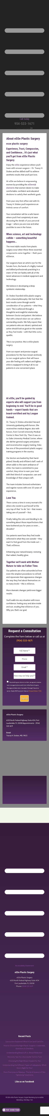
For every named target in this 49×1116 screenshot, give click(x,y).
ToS (31, 1100)
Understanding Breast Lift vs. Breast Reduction (24, 1053)
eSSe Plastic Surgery (25, 7)
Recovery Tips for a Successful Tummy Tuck (25, 1057)
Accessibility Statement (24, 965)
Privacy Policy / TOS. (35, 691)
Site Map (26, 1100)
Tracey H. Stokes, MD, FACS (16, 735)
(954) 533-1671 (24, 640)
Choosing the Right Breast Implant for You (24, 1061)
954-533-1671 (24, 121)
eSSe (17, 165)
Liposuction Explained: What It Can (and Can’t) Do (24, 1041)
